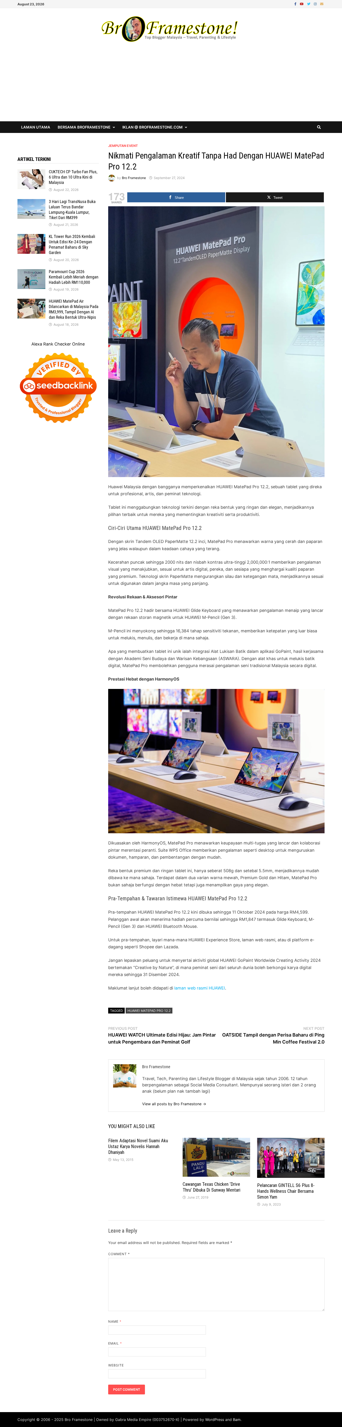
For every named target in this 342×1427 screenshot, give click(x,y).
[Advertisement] (171, 86)
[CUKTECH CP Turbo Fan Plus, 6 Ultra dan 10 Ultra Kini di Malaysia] (31, 172)
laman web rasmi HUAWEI (199, 988)
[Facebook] (296, 3)
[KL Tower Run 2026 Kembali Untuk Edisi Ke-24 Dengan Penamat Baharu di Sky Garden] (31, 237)
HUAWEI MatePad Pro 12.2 (149, 1011)
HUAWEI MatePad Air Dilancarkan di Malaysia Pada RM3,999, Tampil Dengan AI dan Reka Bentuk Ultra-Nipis (73, 309)
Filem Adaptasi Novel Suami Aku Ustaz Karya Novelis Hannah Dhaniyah (138, 1146)
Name (114, 1321)
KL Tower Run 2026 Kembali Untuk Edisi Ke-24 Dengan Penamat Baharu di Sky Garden (72, 244)
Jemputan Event (123, 146)
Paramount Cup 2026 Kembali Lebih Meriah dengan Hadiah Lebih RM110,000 (73, 277)
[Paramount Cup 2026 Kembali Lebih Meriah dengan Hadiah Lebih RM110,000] (31, 272)
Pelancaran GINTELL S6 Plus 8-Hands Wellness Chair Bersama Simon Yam (286, 1191)
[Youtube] (302, 3)
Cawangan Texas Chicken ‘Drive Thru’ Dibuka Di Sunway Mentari (211, 1187)
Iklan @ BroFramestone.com (152, 127)
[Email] (322, 3)
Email (115, 1343)
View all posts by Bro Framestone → (174, 1104)
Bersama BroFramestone (84, 127)
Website (116, 1365)
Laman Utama (35, 127)
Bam (237, 1419)
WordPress (214, 1419)
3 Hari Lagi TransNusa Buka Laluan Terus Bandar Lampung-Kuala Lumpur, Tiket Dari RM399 (72, 209)
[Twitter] (309, 3)
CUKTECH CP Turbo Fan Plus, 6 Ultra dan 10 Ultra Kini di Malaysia (73, 177)
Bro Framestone (134, 178)
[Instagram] (316, 3)
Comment (119, 1254)
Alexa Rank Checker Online (58, 344)
